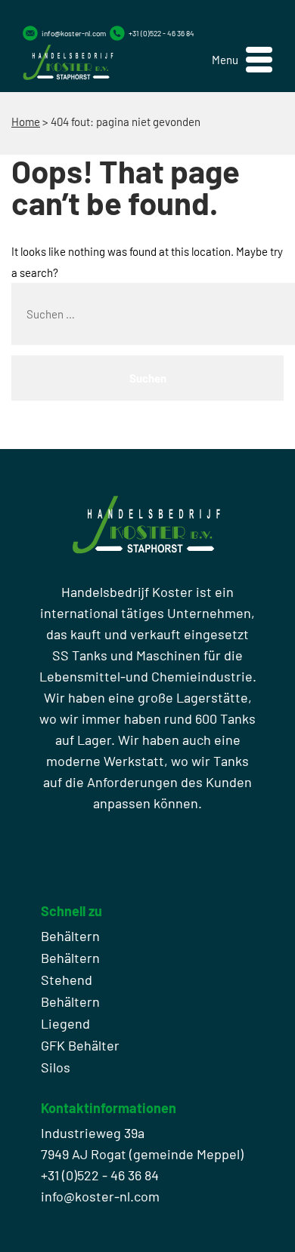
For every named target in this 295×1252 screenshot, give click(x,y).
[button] (242, 60)
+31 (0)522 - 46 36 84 (161, 33)
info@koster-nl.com (74, 33)
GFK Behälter (80, 1045)
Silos (55, 1067)
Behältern (70, 935)
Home (25, 121)
